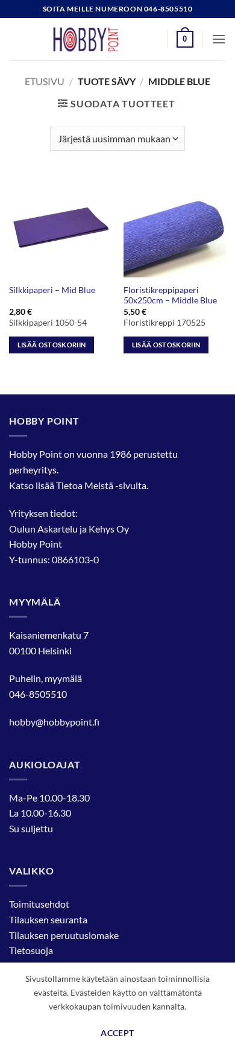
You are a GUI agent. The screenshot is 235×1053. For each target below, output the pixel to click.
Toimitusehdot (39, 903)
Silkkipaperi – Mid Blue (52, 290)
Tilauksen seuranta (48, 919)
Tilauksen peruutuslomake (64, 935)
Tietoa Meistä (84, 485)
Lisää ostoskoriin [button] (51, 345)
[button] (185, 39)
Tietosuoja (31, 950)
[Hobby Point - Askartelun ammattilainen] (97, 39)
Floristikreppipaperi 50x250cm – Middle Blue (170, 295)
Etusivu (44, 81)
